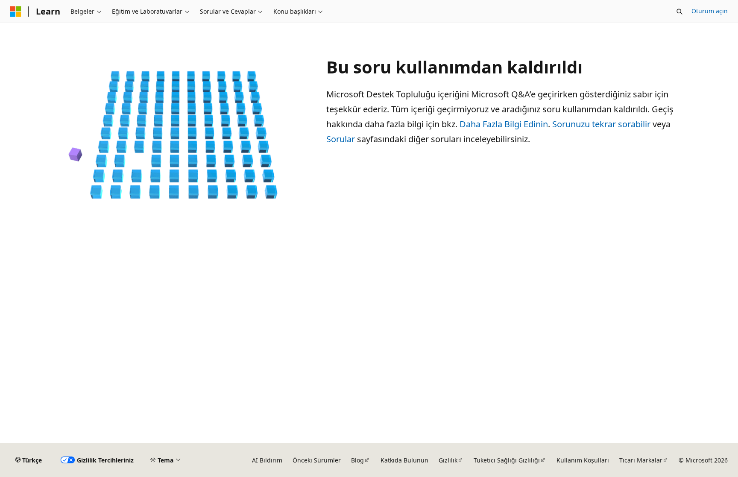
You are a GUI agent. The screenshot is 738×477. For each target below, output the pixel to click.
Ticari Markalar (640, 460)
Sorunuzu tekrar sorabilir (601, 124)
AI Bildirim (267, 460)
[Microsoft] (15, 11)
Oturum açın (709, 11)
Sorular (340, 139)
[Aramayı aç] (679, 11)
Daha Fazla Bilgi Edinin (504, 124)
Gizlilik (448, 460)
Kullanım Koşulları (582, 460)
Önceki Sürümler (317, 460)
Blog (357, 460)
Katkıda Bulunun (404, 460)
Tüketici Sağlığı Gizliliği (507, 460)
